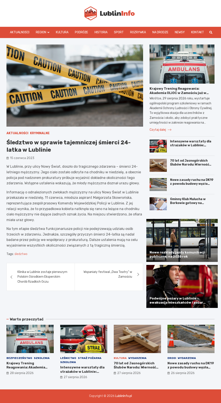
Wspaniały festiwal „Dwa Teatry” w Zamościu (108, 274)
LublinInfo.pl (123, 396)
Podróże (81, 32)
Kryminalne (40, 133)
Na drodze (160, 32)
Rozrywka (138, 32)
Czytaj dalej (158, 130)
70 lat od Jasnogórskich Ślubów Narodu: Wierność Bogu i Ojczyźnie (189, 164)
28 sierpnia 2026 (22, 373)
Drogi (171, 358)
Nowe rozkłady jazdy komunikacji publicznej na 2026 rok (177, 254)
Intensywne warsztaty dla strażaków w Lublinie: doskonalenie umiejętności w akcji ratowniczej (191, 147)
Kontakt (197, 32)
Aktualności (19, 32)
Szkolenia (42, 358)
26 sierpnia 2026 (183, 373)
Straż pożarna (89, 358)
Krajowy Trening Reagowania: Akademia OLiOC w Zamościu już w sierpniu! (178, 93)
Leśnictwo (68, 358)
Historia (101, 32)
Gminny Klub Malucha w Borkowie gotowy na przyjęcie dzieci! (188, 203)
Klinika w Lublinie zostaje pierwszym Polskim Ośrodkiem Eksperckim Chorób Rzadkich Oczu (42, 277)
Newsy (180, 32)
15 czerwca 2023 (22, 158)
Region (41, 32)
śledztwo (20, 254)
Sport (119, 32)
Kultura (62, 32)
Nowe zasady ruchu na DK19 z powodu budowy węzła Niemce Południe (191, 184)
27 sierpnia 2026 (75, 377)
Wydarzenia (137, 358)
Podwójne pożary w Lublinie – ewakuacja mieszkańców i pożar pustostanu (176, 302)
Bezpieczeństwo (19, 358)
